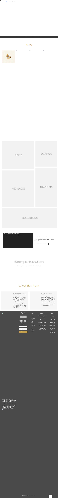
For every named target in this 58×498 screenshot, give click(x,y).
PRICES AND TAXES (42, 325)
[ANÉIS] (18, 155)
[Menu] (5, 43)
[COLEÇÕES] (29, 218)
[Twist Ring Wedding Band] (22, 92)
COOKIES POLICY (52, 325)
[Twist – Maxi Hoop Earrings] (49, 92)
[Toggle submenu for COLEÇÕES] (34, 329)
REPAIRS (52, 313)
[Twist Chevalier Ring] (36, 92)
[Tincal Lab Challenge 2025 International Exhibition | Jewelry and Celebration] (14, 300)
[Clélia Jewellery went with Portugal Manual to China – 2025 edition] (43, 300)
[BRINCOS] (46, 154)
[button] (22, 313)
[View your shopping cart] (46, 43)
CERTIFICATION (42, 320)
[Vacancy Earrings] (8, 92)
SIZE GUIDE (42, 313)
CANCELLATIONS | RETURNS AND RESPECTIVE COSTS (42, 328)
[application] (18, 240)
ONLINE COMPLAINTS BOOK (52, 328)
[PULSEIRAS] (46, 187)
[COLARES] (18, 188)
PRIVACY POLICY (52, 323)
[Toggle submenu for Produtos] (34, 314)
